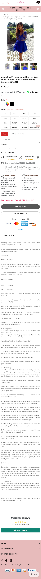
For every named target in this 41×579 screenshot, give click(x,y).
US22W (5, 128)
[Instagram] (11, 560)
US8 (5, 118)
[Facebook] (2, 560)
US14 (34, 118)
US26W (24, 128)
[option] (20, 9)
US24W (14, 128)
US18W (24, 123)
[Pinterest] (6, 560)
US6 (34, 113)
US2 (14, 113)
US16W (14, 123)
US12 (24, 118)
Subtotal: (4, 153)
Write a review (20, 530)
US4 (24, 113)
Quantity (4, 144)
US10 (15, 118)
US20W (34, 123)
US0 (5, 113)
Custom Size (34, 128)
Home (4, 14)
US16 (5, 123)
